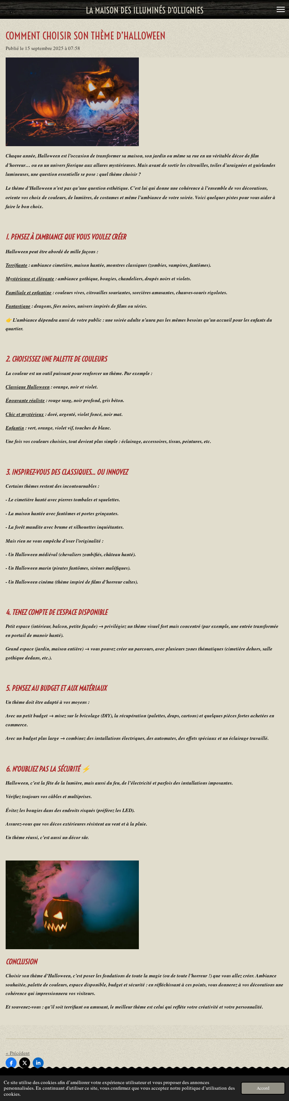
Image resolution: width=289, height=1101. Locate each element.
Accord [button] (263, 1088)
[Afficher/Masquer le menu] (280, 9)
